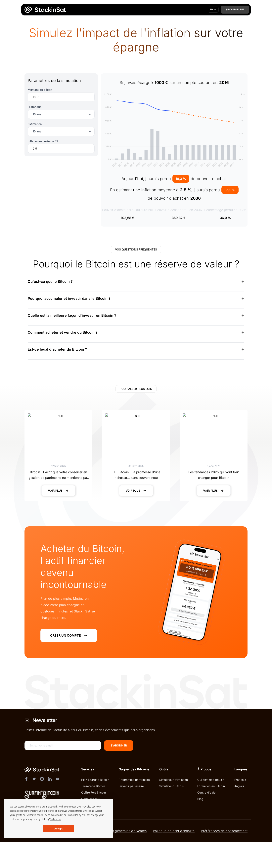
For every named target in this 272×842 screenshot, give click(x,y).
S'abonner (119, 745)
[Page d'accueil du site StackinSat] (44, 9)
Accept (58, 828)
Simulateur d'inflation (173, 779)
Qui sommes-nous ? (210, 779)
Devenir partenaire (131, 786)
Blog (200, 799)
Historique (34, 106)
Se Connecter (235, 9)
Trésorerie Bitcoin (93, 786)
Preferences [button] (55, 819)
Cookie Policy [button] (74, 815)
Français (240, 779)
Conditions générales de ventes (122, 831)
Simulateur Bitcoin (171, 786)
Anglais (239, 786)
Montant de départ (40, 89)
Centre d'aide (206, 792)
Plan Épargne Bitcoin (95, 779)
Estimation (35, 124)
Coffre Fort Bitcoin (93, 792)
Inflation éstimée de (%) (44, 141)
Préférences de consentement (224, 831)
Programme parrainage (134, 779)
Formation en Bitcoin (211, 786)
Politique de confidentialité (174, 831)
